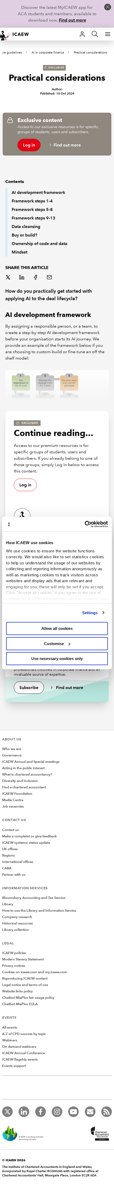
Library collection (15, 930)
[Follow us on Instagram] (57, 1111)
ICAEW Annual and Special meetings (31, 762)
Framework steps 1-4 (32, 200)
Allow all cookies (57, 628)
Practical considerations (90, 53)
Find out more (72, 20)
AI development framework (38, 192)
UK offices (10, 849)
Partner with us (13, 875)
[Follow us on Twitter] (7, 1111)
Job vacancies (13, 806)
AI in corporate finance (48, 53)
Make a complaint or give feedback (29, 836)
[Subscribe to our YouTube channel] (73, 1111)
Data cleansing (26, 226)
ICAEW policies (14, 953)
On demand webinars (19, 1047)
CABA (6, 868)
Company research (17, 917)
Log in (29, 145)
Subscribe (28, 687)
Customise (54, 643)
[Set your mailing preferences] (90, 1111)
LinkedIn (22, 278)
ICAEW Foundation (17, 794)
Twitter (8, 278)
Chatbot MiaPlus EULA (20, 1004)
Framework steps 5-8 (32, 209)
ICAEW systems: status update (26, 843)
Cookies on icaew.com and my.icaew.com (34, 972)
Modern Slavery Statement (23, 959)
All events (9, 1027)
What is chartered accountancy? (27, 774)
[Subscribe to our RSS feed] (106, 1111)
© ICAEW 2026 (13, 1160)
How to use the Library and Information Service (39, 910)
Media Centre (12, 800)
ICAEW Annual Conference (23, 1053)
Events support (14, 1066)
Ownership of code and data (39, 243)
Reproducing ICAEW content (24, 978)
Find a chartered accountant (24, 787)
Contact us (10, 830)
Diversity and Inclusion (20, 781)
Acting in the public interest (23, 768)
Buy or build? (24, 235)
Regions (8, 855)
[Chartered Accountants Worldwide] (99, 1134)
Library (7, 904)
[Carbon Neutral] (25, 1134)
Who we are (11, 749)
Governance (11, 755)
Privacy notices (13, 966)
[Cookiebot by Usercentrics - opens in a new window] (85, 524)
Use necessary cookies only (57, 658)
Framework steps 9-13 (33, 218)
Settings (90, 612)
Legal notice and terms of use (25, 985)
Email (50, 278)
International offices (17, 862)
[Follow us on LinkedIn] (24, 1111)
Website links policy (17, 991)
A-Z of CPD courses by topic (24, 1034)
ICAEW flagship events (20, 1059)
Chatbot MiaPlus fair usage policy (28, 998)
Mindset (19, 252)
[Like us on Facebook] (40, 1111)
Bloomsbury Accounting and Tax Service (33, 898)
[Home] (17, 34)
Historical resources (17, 923)
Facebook (36, 278)
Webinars (9, 1040)
